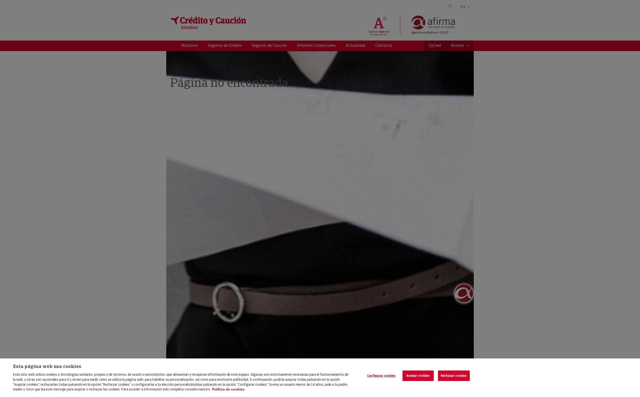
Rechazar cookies (454, 375)
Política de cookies (228, 389)
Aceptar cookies (418, 375)
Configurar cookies (381, 375)
